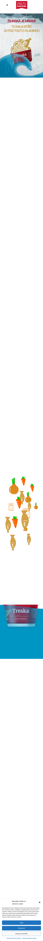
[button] (40, 902)
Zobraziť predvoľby (21, 934)
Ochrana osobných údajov (13, 938)
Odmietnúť (21, 928)
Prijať (21, 923)
